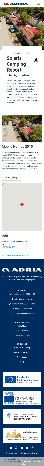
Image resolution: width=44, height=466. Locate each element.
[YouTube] (27, 448)
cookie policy (26, 461)
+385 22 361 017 (8, 247)
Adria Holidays (22, 331)
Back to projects (22, 53)
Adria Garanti (22, 357)
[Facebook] (11, 448)
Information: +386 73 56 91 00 (23, 304)
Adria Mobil (22, 326)
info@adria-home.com (23, 309)
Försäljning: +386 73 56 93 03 (24, 294)
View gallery (11, 177)
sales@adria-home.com (23, 299)
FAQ (22, 362)
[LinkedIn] (22, 448)
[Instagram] (16, 448)
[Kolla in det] (22, 379)
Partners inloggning (22, 348)
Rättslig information (22, 352)
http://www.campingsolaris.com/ (15, 255)
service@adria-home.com (24, 314)
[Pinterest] (32, 448)
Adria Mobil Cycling (22, 335)
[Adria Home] (16, 4)
